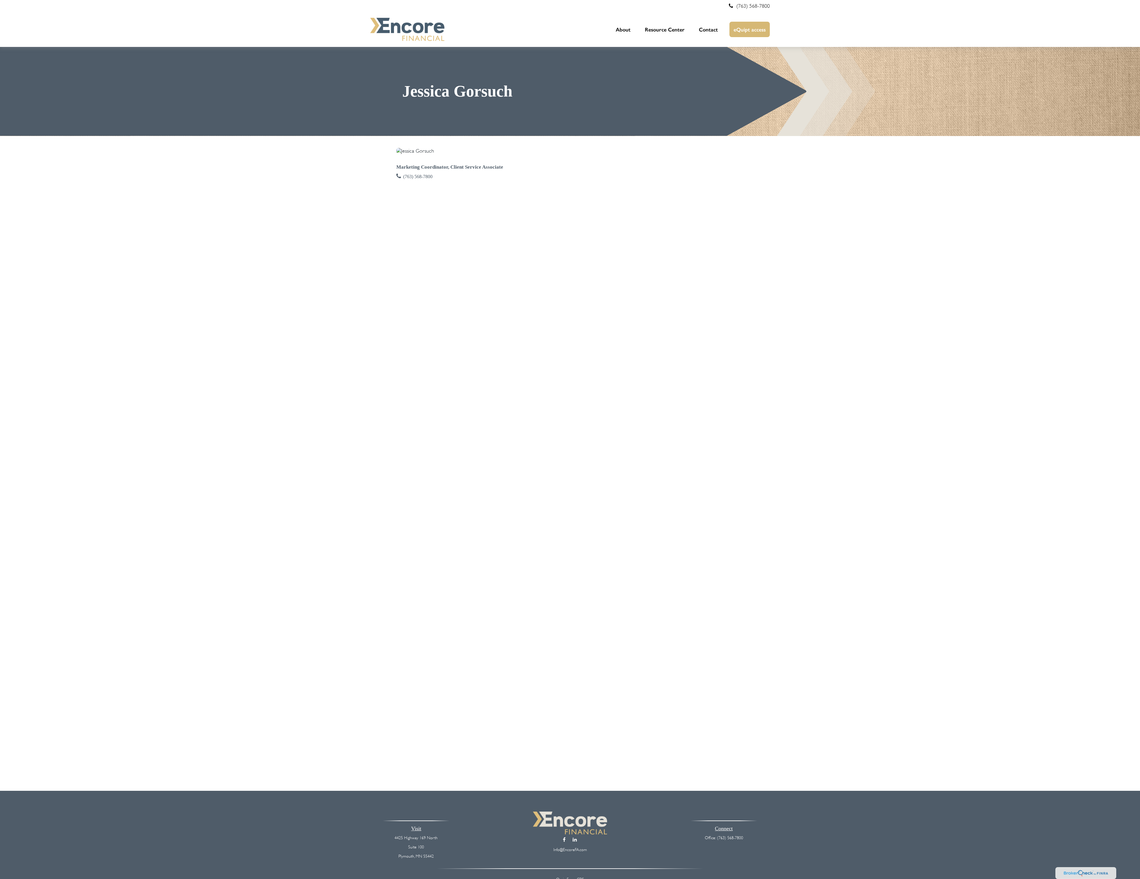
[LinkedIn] (575, 839)
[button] (623, 29)
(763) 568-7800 (753, 6)
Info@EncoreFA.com (570, 849)
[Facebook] (564, 839)
